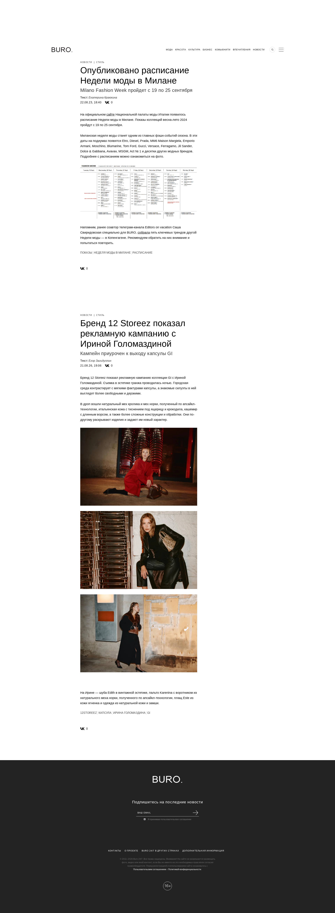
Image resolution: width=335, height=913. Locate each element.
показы (86, 252)
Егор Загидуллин (100, 360)
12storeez (88, 712)
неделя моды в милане (112, 252)
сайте (110, 114)
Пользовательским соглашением (149, 869)
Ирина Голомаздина (129, 712)
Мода (169, 49)
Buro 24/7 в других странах (160, 851)
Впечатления (242, 49)
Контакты (114, 851)
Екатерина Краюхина (103, 97)
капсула (105, 712)
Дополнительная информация (203, 851)
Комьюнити (222, 49)
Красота (180, 49)
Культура (194, 49)
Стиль (100, 62)
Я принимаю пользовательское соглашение (169, 819)
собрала (144, 232)
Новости (259, 49)
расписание (142, 252)
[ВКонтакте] (107, 102)
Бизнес (208, 49)
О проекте (131, 851)
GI (148, 712)
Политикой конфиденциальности (184, 869)
